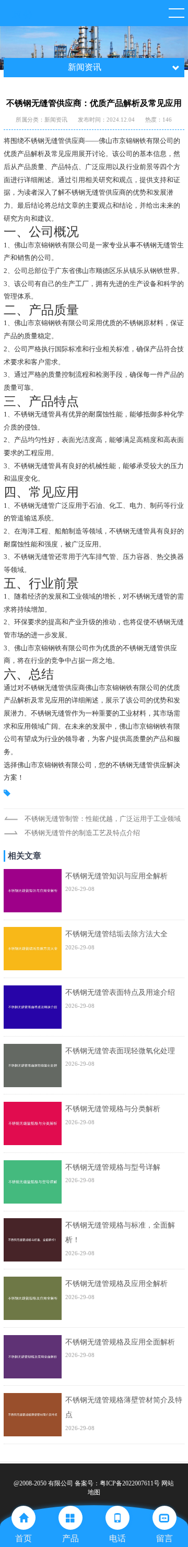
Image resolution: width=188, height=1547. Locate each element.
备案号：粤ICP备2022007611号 (117, 1483)
